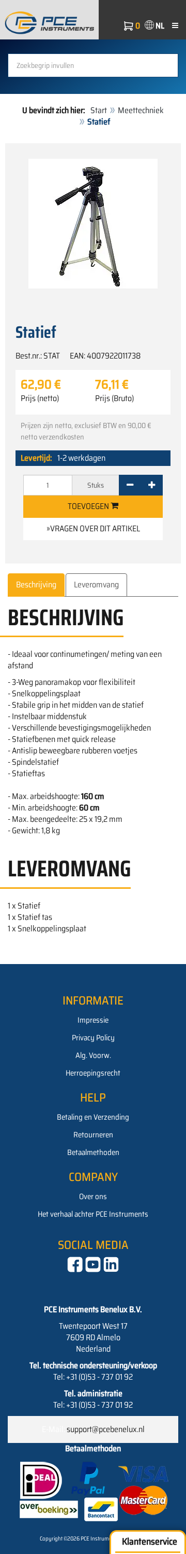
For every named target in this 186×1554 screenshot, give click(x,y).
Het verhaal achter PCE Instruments (93, 1214)
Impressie (93, 1020)
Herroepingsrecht (93, 1073)
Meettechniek (141, 110)
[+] (152, 485)
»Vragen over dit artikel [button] (93, 528)
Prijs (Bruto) (114, 398)
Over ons (93, 1196)
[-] (130, 485)
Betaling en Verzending (93, 1117)
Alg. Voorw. (93, 1055)
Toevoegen (89, 506)
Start (98, 110)
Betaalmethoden (93, 1152)
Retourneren (93, 1135)
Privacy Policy (93, 1038)
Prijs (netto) (40, 398)
